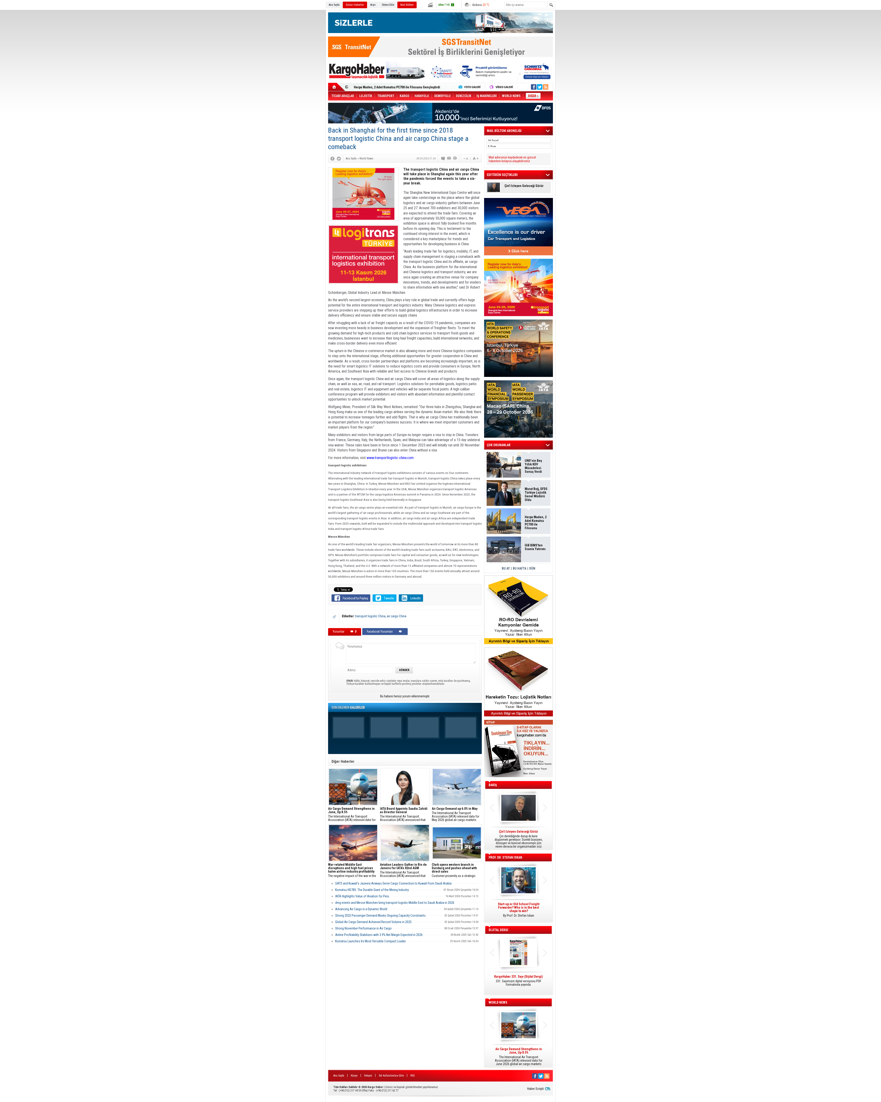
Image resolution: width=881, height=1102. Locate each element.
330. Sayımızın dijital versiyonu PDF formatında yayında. (518, 980)
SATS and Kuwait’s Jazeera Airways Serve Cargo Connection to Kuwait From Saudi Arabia (393, 883)
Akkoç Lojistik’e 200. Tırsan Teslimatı (379, 87)
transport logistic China (370, 616)
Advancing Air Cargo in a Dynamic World (361, 909)
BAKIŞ (493, 785)
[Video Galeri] (501, 87)
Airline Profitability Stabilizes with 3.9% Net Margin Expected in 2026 (379, 935)
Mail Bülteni (407, 4)
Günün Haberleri (355, 4)
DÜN (532, 568)
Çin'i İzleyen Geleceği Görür (524, 186)
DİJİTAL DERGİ (498, 930)
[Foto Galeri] (470, 87)
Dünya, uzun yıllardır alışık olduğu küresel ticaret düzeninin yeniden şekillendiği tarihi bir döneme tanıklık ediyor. (518, 839)
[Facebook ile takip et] (533, 87)
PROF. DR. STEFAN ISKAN (505, 857)
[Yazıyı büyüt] (475, 158)
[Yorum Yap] (443, 158)
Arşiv (373, 4)
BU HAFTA (519, 568)
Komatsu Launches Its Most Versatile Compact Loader (370, 941)
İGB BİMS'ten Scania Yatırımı (535, 547)
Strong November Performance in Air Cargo (363, 928)
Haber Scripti (535, 1089)
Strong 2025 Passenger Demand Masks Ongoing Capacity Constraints (380, 915)
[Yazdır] (455, 158)
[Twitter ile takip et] (539, 87)
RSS (412, 1075)
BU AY (506, 568)
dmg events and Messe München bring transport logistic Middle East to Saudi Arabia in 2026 (394, 902)
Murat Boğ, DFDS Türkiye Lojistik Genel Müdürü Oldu (536, 494)
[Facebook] (332, 158)
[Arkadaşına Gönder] (449, 158)
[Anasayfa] (336, 87)
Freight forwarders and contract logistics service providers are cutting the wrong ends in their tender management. (518, 911)
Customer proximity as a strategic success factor (454, 870)
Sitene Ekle (388, 4)
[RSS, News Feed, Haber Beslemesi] (545, 87)
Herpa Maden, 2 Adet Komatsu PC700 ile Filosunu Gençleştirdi (535, 522)
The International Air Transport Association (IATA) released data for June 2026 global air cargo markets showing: (352, 814)
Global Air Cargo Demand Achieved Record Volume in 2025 (373, 922)
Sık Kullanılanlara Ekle (391, 1075)
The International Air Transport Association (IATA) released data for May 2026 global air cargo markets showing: (455, 814)
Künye (354, 1075)
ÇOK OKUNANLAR (498, 445)
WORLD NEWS (498, 1002)
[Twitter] (339, 158)
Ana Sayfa (334, 4)
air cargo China (396, 616)
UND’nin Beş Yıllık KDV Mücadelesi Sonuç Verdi (533, 466)
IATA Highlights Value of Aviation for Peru (362, 896)
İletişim (368, 1075)
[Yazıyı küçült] (465, 158)
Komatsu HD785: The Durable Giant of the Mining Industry (372, 890)
